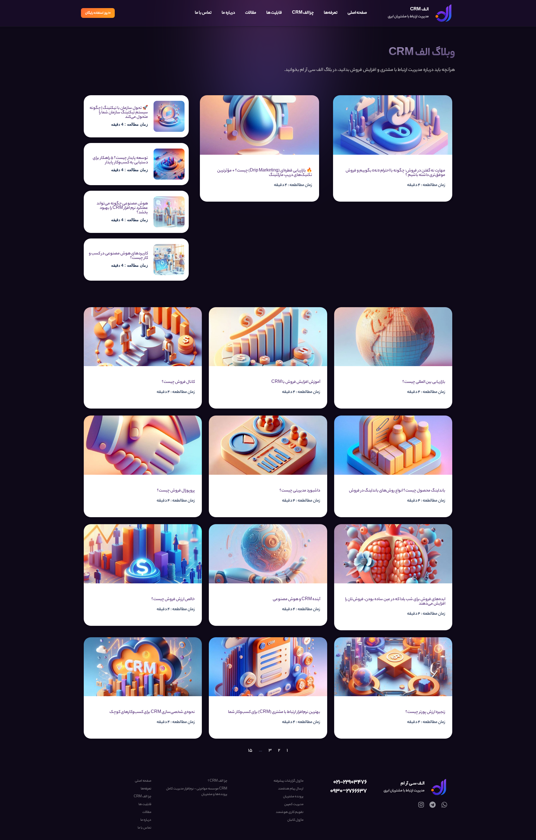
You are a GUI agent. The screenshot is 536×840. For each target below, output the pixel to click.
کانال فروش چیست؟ (178, 382)
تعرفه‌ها (331, 13)
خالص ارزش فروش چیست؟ (173, 599)
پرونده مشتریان (293, 797)
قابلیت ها (274, 13)
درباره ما (228, 13)
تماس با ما (203, 13)
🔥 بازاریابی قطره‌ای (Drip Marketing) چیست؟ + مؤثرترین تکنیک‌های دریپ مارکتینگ (264, 173)
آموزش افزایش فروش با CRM (295, 382)
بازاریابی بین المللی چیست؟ (423, 382)
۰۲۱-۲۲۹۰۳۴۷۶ (350, 782)
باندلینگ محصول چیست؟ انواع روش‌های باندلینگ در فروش (397, 491)
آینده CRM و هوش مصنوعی (296, 599)
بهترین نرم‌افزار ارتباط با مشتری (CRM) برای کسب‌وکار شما (274, 712)
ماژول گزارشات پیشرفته (288, 781)
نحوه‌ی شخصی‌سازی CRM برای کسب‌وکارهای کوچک (152, 712)
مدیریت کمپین (293, 804)
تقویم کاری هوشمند (289, 812)
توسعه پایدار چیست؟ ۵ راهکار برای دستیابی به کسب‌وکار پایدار (120, 160)
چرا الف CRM (303, 13)
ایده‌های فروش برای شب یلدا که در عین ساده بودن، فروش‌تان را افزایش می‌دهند (395, 601)
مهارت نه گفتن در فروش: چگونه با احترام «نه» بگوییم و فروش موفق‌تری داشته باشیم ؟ (395, 173)
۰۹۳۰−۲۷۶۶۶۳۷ (348, 791)
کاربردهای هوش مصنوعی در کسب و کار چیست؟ (118, 256)
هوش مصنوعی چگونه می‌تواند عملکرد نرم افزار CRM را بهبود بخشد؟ (122, 208)
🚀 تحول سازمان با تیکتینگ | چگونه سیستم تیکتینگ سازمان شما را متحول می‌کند (119, 113)
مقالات (250, 13)
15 (250, 751)
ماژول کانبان (295, 820)
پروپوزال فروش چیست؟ (176, 491)
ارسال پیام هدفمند (290, 789)
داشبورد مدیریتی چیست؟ (299, 491)
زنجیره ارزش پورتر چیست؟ (425, 712)
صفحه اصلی (357, 13)
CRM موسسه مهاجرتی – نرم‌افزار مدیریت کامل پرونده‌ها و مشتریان (196, 791)
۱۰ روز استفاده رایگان (98, 13)
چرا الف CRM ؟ (217, 781)
